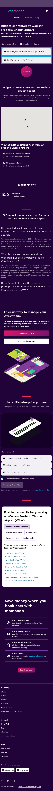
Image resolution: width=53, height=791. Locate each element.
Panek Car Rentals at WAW (15, 574)
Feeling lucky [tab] (28, 538)
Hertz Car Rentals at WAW (15, 556)
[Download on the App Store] (22, 770)
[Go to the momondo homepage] (16, 11)
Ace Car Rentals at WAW (14, 570)
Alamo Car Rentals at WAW (15, 560)
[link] (26, 333)
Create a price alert (36, 656)
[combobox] (9, 44)
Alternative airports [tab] (14, 532)
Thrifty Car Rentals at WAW (15, 563)
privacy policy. (45, 490)
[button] (4, 11)
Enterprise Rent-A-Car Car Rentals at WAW (21, 577)
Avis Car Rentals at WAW (14, 553)
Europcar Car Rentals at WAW (16, 567)
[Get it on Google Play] (8, 770)
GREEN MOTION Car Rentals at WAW (19, 581)
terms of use (33, 490)
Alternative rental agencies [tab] (17, 527)
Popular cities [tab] (31, 532)
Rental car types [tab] (12, 538)
